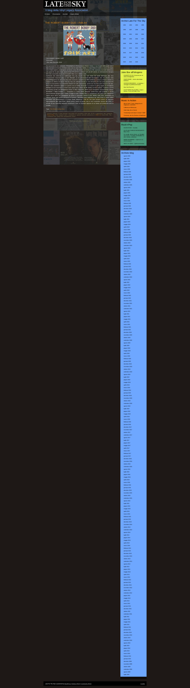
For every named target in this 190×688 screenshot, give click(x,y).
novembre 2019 (128, 366)
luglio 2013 (126, 566)
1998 (136, 29)
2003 (142, 34)
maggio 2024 (127, 224)
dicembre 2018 (128, 395)
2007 (142, 38)
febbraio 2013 (127, 579)
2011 (142, 43)
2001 (130, 34)
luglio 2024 (126, 219)
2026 (136, 62)
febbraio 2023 (127, 264)
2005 (130, 38)
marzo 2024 (127, 229)
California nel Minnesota (130, 107)
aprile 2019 (127, 385)
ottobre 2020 (127, 337)
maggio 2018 (127, 414)
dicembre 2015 (128, 490)
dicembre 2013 (128, 553)
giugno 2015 (127, 506)
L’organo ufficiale (74, 14)
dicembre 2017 (128, 427)
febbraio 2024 (127, 232)
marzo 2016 (127, 482)
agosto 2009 (127, 672)
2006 (136, 38)
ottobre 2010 (127, 637)
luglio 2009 (126, 674)
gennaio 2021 (127, 329)
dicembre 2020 (128, 332)
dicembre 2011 (128, 608)
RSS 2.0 (98, 115)
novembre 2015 (128, 493)
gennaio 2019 (127, 393)
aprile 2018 (127, 416)
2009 (130, 43)
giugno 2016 (127, 474)
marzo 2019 (127, 387)
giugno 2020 (127, 348)
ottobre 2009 (127, 666)
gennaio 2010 (127, 658)
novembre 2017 (128, 429)
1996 (124, 29)
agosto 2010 (127, 643)
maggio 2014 (127, 540)
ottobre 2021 (127, 306)
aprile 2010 (127, 650)
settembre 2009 (128, 669)
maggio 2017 (127, 445)
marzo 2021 (127, 324)
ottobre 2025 (127, 182)
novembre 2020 (128, 335)
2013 (130, 48)
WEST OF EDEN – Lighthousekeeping (134, 143)
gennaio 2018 (127, 424)
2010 (136, 43)
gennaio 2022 (127, 298)
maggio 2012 (127, 598)
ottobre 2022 (127, 274)
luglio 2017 (126, 440)
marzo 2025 (127, 200)
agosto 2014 (127, 532)
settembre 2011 (128, 614)
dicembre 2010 (128, 632)
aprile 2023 (127, 258)
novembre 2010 (128, 635)
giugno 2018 (127, 411)
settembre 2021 (128, 308)
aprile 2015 (127, 511)
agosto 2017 (127, 437)
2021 (130, 57)
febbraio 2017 (127, 453)
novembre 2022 (128, 271)
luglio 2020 (126, 345)
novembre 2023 (128, 240)
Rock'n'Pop (50, 115)
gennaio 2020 (127, 361)
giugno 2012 (127, 595)
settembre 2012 (128, 593)
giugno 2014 (127, 537)
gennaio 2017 (127, 456)
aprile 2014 (127, 543)
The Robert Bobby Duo (57, 109)
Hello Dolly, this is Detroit (130, 110)
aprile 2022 (127, 290)
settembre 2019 (128, 371)
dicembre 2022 (128, 269)
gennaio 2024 (127, 235)
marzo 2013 (127, 577)
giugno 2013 (127, 569)
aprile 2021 (127, 321)
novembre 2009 (128, 664)
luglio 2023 (126, 250)
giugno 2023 (127, 253)
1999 (142, 29)
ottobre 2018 (127, 400)
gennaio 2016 (127, 487)
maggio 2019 (127, 382)
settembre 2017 (128, 435)
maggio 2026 (127, 164)
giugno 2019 (127, 379)
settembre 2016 (128, 466)
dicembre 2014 (128, 521)
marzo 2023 (127, 261)
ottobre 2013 (127, 558)
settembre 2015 (128, 498)
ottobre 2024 (127, 211)
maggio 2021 (127, 319)
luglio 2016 (126, 471)
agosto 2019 (127, 374)
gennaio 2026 (127, 174)
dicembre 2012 (128, 585)
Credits (143, 684)
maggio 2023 (127, 256)
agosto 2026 (127, 156)
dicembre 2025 (128, 177)
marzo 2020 (127, 356)
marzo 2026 (127, 169)
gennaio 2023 (127, 266)
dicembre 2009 (128, 661)
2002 (136, 34)
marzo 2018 (127, 419)
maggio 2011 (127, 622)
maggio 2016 (127, 477)
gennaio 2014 (127, 550)
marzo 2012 (127, 603)
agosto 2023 (127, 248)
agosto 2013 (127, 564)
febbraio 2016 (127, 485)
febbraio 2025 (127, 203)
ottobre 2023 (127, 242)
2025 (130, 62)
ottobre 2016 (127, 464)
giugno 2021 (127, 316)
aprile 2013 (127, 574)
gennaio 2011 (127, 629)
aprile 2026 (127, 166)
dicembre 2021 (128, 300)
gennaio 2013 (127, 582)
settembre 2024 (128, 214)
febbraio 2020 (127, 358)
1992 (124, 25)
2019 (142, 52)
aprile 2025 (127, 198)
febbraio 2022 (127, 295)
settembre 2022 (128, 277)
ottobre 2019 (127, 369)
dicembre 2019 (128, 364)
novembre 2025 (128, 179)
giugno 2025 (127, 192)
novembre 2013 (128, 556)
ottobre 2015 (127, 495)
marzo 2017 (127, 450)
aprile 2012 (127, 600)
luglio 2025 (126, 190)
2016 (124, 52)
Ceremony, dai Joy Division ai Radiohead (134, 115)
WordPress (67, 684)
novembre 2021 (128, 303)
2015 (142, 48)
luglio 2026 (126, 158)
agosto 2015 (127, 500)
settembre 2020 (128, 340)
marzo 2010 (127, 653)
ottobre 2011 (127, 611)
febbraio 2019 (127, 390)
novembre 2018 (128, 398)
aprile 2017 (127, 448)
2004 (124, 38)
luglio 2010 (126, 645)
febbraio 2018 (127, 421)
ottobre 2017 (127, 432)
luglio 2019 (126, 377)
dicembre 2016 (128, 458)
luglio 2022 (126, 282)
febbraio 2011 (127, 627)
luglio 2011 (126, 616)
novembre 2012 (128, 587)
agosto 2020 (127, 343)
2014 (136, 48)
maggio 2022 (127, 287)
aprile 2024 (127, 227)
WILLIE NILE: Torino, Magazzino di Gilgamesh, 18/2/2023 (133, 104)
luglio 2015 (126, 503)
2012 (124, 48)
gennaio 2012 (127, 606)
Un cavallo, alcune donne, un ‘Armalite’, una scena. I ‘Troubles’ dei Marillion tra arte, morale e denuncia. (134, 136)
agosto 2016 (127, 469)
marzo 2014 (127, 545)
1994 (136, 25)
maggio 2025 (127, 195)
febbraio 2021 (127, 327)
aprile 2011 (126, 624)
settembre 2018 (128, 403)
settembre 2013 (128, 561)
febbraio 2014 (127, 548)
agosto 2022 (127, 279)
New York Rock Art (129, 87)
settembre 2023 (128, 245)
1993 (130, 25)
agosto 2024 (127, 216)
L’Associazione (56, 14)
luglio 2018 (126, 408)
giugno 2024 (127, 221)
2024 (124, 62)
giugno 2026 (127, 161)
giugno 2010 (127, 648)
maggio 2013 (127, 572)
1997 (130, 29)
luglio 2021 (126, 314)
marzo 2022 (127, 292)
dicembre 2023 (128, 237)
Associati (65, 14)
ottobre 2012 (127, 590)
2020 (124, 57)
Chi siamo (47, 14)
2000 (124, 34)
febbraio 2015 (127, 516)
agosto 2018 (127, 406)
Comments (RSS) (86, 684)
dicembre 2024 (128, 208)
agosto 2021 (127, 311)
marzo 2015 (127, 514)
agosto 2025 (127, 187)
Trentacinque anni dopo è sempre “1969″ (134, 112)
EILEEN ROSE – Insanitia (130, 127)
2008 (124, 43)
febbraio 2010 (127, 656)
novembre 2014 (128, 524)
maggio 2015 (127, 508)
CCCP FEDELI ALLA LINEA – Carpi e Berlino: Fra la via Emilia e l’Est (133, 90)
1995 (142, 25)
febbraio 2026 (127, 171)
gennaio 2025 (127, 206)
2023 (142, 57)
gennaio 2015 (127, 519)
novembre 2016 (128, 461)
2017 (130, 52)
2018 (136, 52)
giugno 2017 (127, 443)
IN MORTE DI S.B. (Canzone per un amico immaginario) (133, 76)
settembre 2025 (128, 185)
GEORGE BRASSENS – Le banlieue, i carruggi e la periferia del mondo (134, 84)
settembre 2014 (128, 529)
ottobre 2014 (127, 527)
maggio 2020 (127, 350)
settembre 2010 (128, 640)
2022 (136, 57)
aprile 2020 (127, 353)
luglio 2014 (126, 535)
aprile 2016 (127, 479)
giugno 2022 (127, 285)
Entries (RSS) (76, 684)
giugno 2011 (127, 619)
